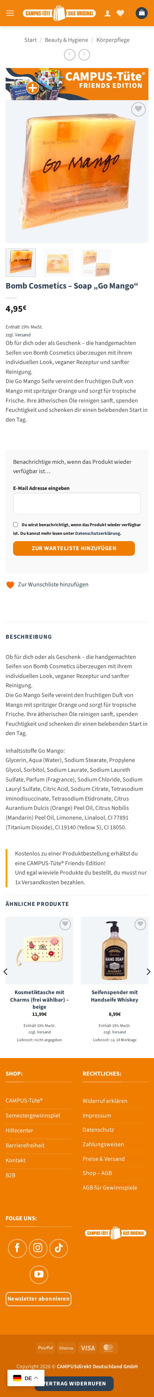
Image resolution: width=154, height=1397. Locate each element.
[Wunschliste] (120, 13)
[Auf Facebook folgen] (17, 1248)
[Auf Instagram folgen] (38, 1248)
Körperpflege (113, 40)
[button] (10, 13)
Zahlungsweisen (103, 1144)
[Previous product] (84, 55)
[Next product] (70, 55)
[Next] (136, 171)
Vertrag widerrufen (74, 1383)
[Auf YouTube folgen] (39, 1274)
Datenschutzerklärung (97, 533)
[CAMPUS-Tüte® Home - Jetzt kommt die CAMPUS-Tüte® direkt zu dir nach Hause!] (59, 12)
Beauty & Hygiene (66, 40)
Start (30, 40)
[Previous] (18, 171)
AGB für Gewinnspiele (110, 1188)
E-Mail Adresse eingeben (41, 488)
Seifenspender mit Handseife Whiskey (114, 996)
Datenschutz (98, 1130)
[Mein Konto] (107, 13)
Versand (23, 334)
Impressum (97, 1115)
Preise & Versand (104, 1159)
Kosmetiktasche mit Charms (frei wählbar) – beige (39, 1000)
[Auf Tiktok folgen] (58, 1248)
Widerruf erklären (105, 1101)
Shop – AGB (97, 1173)
